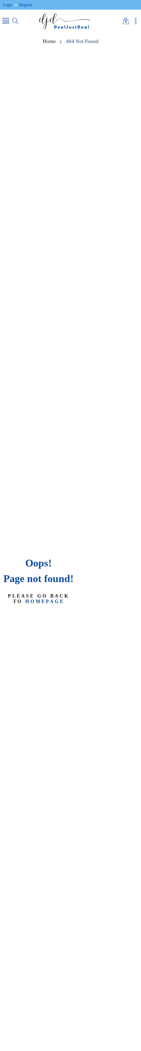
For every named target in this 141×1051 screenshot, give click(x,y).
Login (7, 4)
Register (23, 4)
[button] (6, 21)
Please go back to (38, 598)
